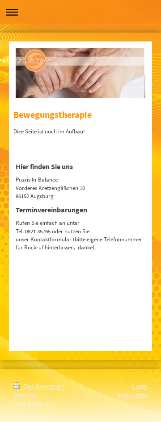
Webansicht (132, 395)
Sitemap (25, 395)
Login (140, 386)
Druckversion (41, 386)
